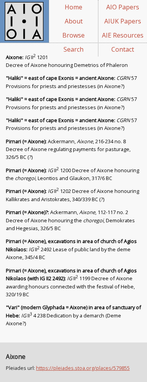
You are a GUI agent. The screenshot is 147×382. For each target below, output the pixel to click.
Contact (122, 49)
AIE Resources (122, 35)
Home (73, 7)
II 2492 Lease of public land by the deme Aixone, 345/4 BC (71, 249)
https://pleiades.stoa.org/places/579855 (83, 367)
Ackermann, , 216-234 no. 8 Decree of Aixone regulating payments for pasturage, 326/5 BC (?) (68, 149)
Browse (73, 35)
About (74, 21)
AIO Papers (122, 7)
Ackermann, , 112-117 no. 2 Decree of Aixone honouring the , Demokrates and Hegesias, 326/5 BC (70, 220)
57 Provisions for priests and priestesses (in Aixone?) (71, 124)
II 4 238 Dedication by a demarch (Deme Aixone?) (73, 315)
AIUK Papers (122, 21)
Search (73, 49)
